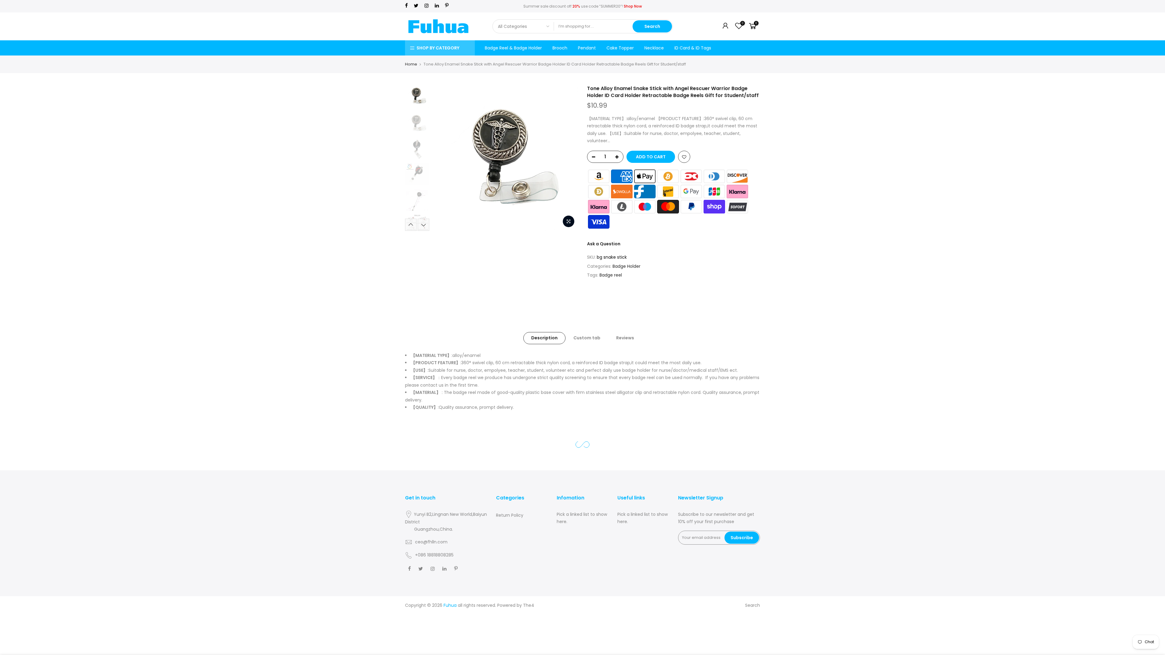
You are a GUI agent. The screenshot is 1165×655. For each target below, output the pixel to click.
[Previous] (443, 158)
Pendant (587, 48)
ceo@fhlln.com (431, 542)
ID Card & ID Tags (692, 48)
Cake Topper (620, 48)
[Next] (567, 158)
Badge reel (610, 275)
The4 (528, 605)
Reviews (625, 338)
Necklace (654, 48)
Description (544, 338)
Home (411, 64)
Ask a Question (603, 244)
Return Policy (509, 515)
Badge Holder (626, 266)
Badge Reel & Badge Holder (513, 48)
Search (652, 26)
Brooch (559, 48)
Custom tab (586, 338)
